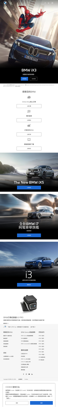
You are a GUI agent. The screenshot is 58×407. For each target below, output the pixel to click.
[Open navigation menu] (52, 3)
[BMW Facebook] (23, 374)
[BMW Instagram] (26, 374)
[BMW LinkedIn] (32, 374)
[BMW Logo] (5, 3)
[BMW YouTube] (29, 374)
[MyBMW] (45, 3)
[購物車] (48, 3)
